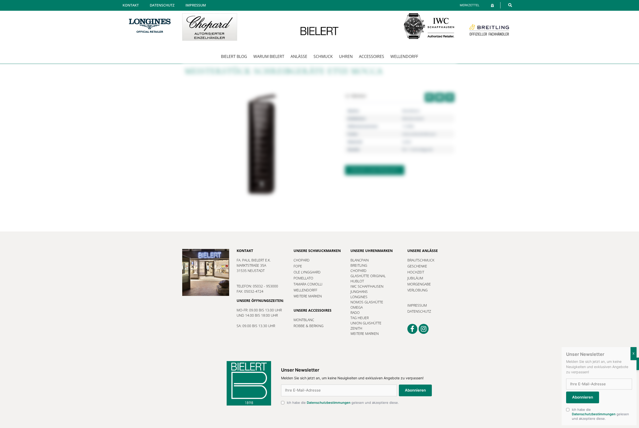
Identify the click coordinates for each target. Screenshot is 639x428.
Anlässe (299, 56)
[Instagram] (424, 329)
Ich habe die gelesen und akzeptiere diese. (343, 403)
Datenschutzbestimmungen (328, 403)
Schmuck (323, 56)
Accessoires (371, 56)
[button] (510, 5)
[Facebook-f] (412, 329)
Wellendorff (404, 56)
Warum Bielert (268, 56)
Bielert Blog (234, 56)
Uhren (346, 56)
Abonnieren (415, 390)
